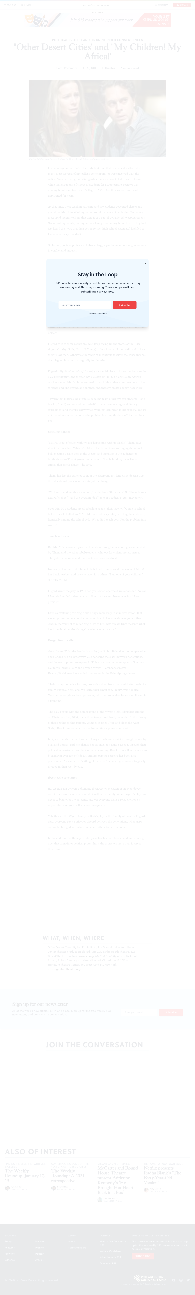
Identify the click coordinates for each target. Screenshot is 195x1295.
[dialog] (97, 647)
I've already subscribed (97, 313)
